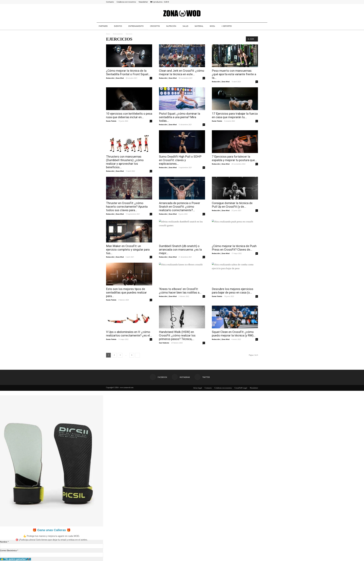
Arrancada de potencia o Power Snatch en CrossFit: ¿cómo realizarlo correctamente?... (179, 206)
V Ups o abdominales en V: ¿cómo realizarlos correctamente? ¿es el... (129, 333)
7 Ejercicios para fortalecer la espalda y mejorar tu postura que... (234, 158)
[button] (263, 26)
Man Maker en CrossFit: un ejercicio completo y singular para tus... (128, 249)
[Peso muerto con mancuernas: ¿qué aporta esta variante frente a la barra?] (235, 55)
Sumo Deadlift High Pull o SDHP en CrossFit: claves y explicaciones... (180, 160)
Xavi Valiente (164, 343)
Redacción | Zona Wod (115, 78)
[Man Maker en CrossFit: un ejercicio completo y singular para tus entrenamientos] (129, 231)
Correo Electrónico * (9, 550)
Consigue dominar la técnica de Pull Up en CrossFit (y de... (232, 204)
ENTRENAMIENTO (136, 26)
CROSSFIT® (155, 26)
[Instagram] (251, 2)
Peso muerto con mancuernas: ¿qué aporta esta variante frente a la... (234, 74)
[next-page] (137, 355)
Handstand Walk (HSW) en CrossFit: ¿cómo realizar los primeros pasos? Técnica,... (177, 335)
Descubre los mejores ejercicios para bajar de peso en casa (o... (232, 290)
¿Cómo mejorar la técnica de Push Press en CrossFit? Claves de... (234, 247)
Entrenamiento (118, 34)
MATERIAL (199, 26)
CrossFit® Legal (240, 388)
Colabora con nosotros (126, 2)
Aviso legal (197, 388)
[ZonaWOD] (182, 13)
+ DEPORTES (226, 26)
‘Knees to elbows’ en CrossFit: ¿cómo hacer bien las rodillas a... (180, 290)
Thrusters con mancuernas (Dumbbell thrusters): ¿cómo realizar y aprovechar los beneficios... (125, 162)
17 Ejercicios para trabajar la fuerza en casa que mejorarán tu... (235, 115)
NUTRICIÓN (171, 26)
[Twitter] (256, 2)
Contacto (110, 2)
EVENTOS (118, 26)
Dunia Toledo (111, 121)
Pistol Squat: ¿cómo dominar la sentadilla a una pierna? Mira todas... (179, 117)
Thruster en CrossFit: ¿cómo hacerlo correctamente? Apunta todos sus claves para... (127, 206)
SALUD (185, 26)
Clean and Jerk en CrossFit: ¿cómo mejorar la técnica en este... (181, 72)
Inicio (108, 34)
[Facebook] (246, 2)
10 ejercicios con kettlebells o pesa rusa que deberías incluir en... (129, 115)
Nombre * (4, 542)
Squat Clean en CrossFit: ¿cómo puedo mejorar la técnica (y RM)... (234, 333)
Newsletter (143, 2)
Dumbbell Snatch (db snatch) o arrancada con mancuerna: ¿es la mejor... (180, 249)
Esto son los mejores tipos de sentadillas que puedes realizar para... (126, 292)
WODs (212, 26)
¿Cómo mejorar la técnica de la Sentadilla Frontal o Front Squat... (128, 72)
